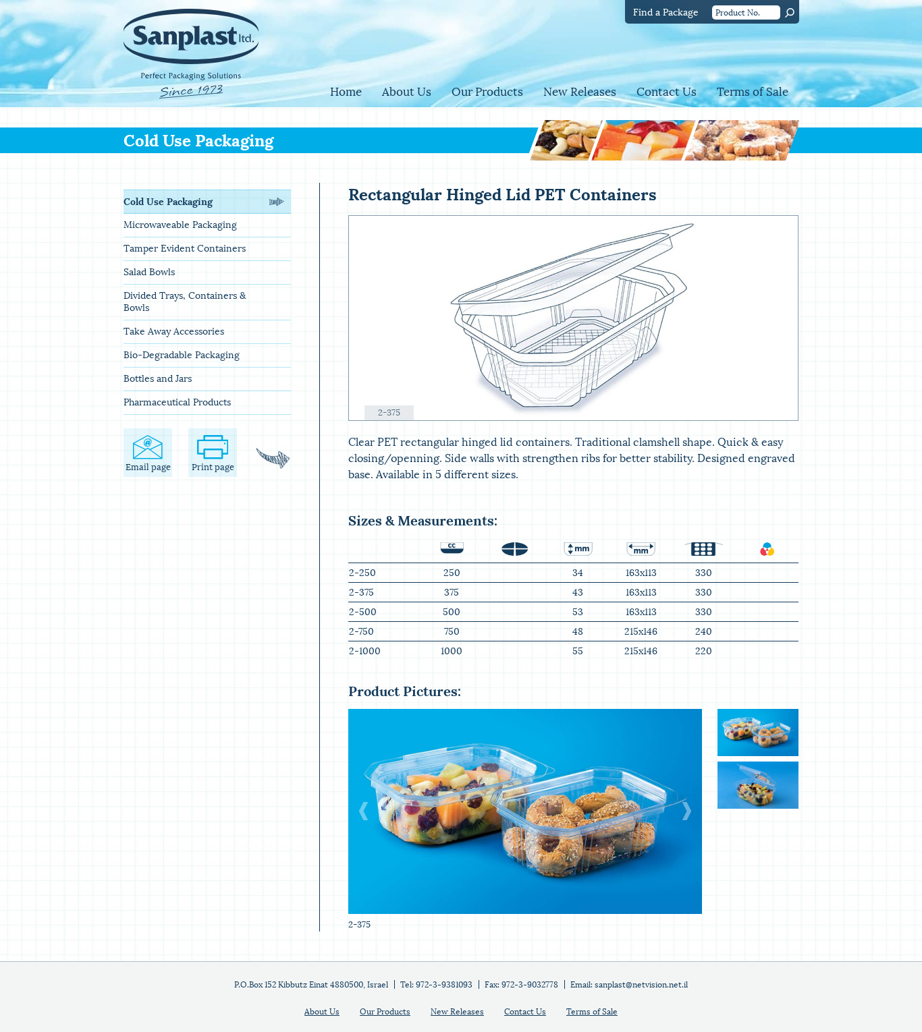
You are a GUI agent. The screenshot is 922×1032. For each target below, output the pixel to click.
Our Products (487, 92)
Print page (213, 467)
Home (346, 92)
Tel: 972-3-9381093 (436, 985)
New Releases (579, 92)
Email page (148, 467)
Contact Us (666, 92)
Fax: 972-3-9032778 (521, 985)
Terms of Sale (752, 92)
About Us (406, 92)
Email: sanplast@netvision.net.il (629, 985)
